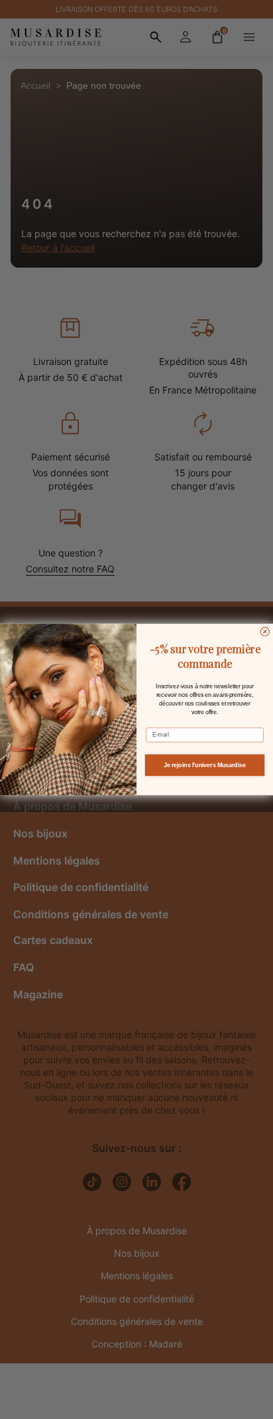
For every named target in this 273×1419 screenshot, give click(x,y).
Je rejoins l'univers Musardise (205, 765)
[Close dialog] (264, 631)
